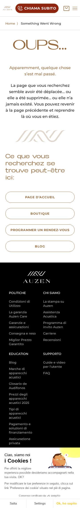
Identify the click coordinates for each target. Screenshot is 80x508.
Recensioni (52, 340)
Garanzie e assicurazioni (19, 325)
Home (10, 23)
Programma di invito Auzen (54, 325)
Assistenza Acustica (51, 314)
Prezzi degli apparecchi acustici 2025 (19, 398)
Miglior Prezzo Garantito (20, 342)
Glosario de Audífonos (18, 386)
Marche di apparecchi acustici (18, 373)
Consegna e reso (22, 333)
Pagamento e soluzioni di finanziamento (20, 428)
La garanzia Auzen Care (18, 314)
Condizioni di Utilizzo (19, 304)
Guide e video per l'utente (54, 364)
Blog (12, 362)
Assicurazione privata (19, 441)
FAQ (46, 373)
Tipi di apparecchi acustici (18, 413)
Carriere (49, 333)
